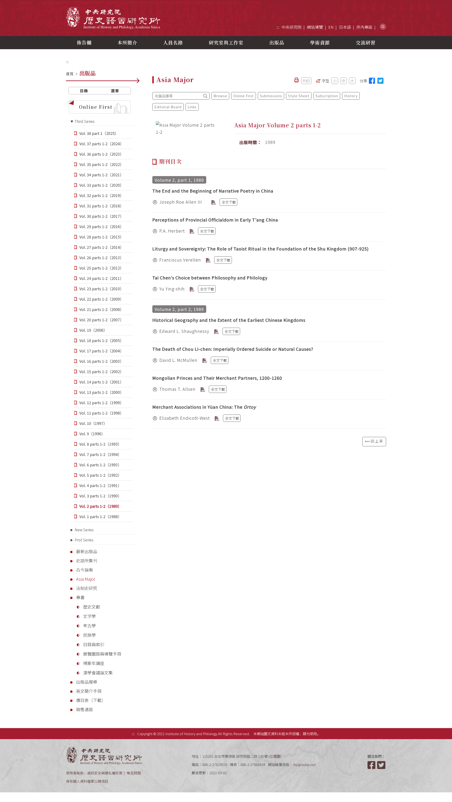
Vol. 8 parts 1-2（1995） (100, 444)
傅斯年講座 (93, 663)
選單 (115, 90)
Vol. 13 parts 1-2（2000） (101, 392)
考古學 (89, 625)
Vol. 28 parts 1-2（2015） (101, 237)
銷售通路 (84, 709)
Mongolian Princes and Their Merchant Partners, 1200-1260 (217, 378)
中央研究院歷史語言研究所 (113, 17)
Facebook (371, 765)
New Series (84, 529)
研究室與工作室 (226, 42)
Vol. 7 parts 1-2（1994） (100, 454)
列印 (306, 81)
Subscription (326, 95)
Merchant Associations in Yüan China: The (204, 407)
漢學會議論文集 (98, 672)
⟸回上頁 (374, 441)
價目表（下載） (91, 700)
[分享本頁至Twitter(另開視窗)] (380, 81)
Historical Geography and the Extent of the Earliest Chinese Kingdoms (228, 320)
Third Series (85, 121)
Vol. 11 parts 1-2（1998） (101, 413)
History (351, 95)
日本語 (345, 27)
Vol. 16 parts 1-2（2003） (101, 361)
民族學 (89, 635)
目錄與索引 (93, 644)
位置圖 (275, 756)
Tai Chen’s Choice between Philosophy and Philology (209, 277)
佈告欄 (84, 42)
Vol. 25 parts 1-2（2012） (101, 268)
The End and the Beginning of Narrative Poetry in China (212, 191)
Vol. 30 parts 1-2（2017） (101, 216)
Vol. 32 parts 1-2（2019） (101, 195)
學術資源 (320, 42)
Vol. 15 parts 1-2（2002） (101, 371)
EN (331, 27)
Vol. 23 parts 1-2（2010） (101, 288)
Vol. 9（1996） (92, 433)
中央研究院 (292, 27)
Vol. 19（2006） (93, 330)
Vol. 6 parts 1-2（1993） (100, 464)
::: (277, 27)
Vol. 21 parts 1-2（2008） (101, 309)
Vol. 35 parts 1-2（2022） (101, 164)
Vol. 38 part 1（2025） (98, 133)
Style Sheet (298, 95)
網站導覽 (315, 27)
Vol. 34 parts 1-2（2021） (101, 174)
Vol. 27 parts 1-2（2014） (101, 247)
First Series (84, 540)
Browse (220, 95)
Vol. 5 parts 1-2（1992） (100, 475)
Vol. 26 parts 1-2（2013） (101, 257)
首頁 (69, 74)
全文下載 (229, 202)
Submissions (271, 95)
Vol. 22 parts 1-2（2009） (101, 299)
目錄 (84, 90)
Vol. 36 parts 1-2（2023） (101, 154)
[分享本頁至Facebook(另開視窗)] (372, 81)
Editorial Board (168, 106)
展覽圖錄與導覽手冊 (102, 654)
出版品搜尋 (86, 682)
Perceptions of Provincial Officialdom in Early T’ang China (215, 220)
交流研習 (365, 42)
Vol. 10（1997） (93, 423)
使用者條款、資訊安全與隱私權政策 (94, 772)
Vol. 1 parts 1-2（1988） (100, 516)
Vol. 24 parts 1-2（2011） (101, 278)
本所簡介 (127, 42)
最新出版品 (86, 551)
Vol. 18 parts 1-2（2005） (101, 340)
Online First (96, 106)
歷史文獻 (91, 607)
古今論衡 (84, 570)
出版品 (276, 42)
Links (192, 106)
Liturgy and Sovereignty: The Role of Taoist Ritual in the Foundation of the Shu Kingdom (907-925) (260, 249)
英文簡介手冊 (88, 691)
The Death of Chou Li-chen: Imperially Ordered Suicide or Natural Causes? (232, 349)
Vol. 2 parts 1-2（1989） (100, 506)
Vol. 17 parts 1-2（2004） (101, 351)
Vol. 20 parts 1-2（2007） (101, 319)
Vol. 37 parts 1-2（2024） (101, 143)
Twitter (381, 765)
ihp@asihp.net (304, 764)
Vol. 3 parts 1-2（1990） (100, 496)
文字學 (89, 616)
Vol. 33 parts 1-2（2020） (101, 185)
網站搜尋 (383, 27)
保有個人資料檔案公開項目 (87, 781)
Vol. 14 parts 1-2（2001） (101, 382)
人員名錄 (173, 42)
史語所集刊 (86, 560)
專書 (80, 597)
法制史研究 (86, 588)
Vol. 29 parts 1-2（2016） (101, 226)
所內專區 (364, 27)
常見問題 (134, 772)
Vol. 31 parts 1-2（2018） (101, 206)
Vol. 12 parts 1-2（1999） (101, 402)
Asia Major (85, 579)
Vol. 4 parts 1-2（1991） (100, 485)
